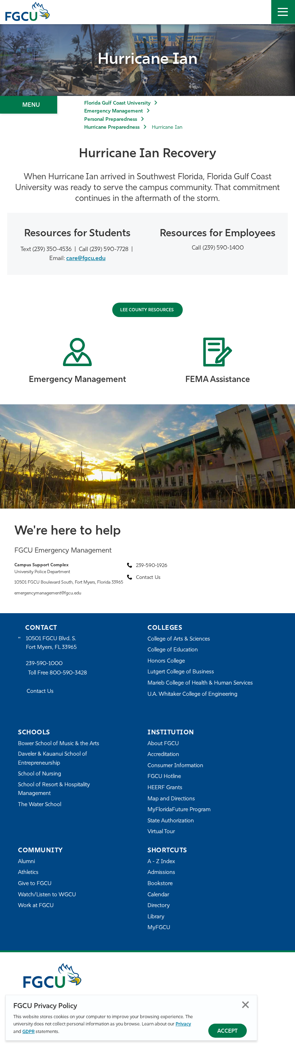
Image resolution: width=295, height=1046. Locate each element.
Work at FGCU (36, 906)
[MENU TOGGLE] (283, 12)
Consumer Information (175, 766)
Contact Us (40, 691)
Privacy (183, 1024)
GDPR (28, 1031)
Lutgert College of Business (181, 672)
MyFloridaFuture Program (179, 810)
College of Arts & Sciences (179, 639)
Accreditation (163, 754)
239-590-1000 (44, 664)
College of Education (173, 650)
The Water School (39, 805)
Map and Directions (171, 799)
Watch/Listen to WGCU (47, 895)
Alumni (26, 862)
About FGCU (163, 744)
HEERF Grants (165, 788)
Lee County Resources (147, 310)
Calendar (158, 895)
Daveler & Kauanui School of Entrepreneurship (52, 759)
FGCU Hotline (164, 776)
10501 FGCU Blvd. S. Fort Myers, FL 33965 (51, 643)
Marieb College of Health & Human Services (200, 683)
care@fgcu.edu (85, 259)
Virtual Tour (161, 832)
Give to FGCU (34, 884)
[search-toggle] (259, 12)
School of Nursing (39, 774)
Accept (227, 1031)
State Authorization (171, 821)
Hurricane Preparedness (112, 127)
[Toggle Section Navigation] (28, 105)
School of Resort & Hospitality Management (54, 789)
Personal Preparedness (110, 119)
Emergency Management (113, 111)
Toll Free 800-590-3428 (57, 673)
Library (156, 917)
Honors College (166, 661)
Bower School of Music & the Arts (58, 744)
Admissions (161, 872)
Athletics (28, 872)
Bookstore (160, 884)
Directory (159, 906)
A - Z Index (161, 862)
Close (245, 1004)
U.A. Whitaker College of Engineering (192, 694)
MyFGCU (159, 928)
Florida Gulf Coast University (117, 103)
